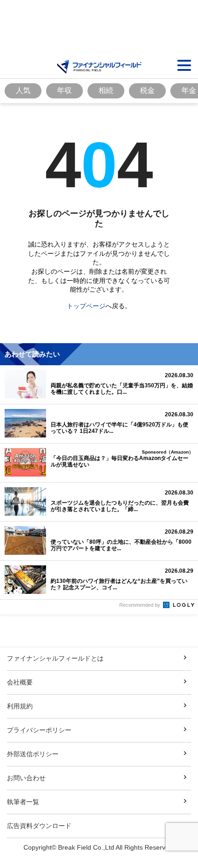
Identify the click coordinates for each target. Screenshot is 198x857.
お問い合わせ (26, 778)
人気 (23, 90)
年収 (64, 90)
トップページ (86, 306)
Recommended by (140, 605)
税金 (147, 90)
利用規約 (20, 706)
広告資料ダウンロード (39, 825)
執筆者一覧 (23, 801)
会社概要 (20, 682)
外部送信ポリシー (32, 754)
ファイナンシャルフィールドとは (55, 658)
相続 (106, 90)
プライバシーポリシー (39, 730)
